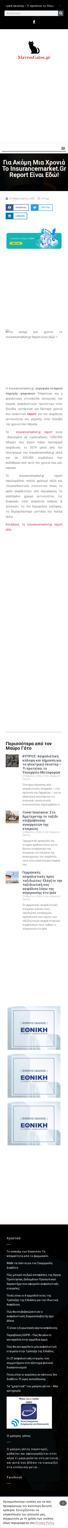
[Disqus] (34, 662)
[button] (63, 148)
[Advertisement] (34, 103)
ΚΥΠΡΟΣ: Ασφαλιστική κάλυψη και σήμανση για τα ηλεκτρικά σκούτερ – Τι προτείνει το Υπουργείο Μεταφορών (41, 764)
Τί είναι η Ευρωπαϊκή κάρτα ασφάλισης (32, 1328)
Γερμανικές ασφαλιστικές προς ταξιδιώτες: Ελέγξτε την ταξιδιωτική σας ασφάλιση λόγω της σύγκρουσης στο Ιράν (42, 882)
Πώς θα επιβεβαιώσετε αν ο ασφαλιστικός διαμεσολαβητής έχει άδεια (30, 1316)
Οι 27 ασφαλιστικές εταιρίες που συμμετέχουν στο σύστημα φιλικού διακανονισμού (30, 1362)
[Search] (60, 13)
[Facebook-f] (34, 22)
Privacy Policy (45, 1523)
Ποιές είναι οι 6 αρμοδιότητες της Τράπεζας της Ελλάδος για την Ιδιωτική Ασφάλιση (32, 1299)
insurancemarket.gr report (34, 432)
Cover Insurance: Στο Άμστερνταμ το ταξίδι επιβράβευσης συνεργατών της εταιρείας (40, 820)
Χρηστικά (14, 1238)
